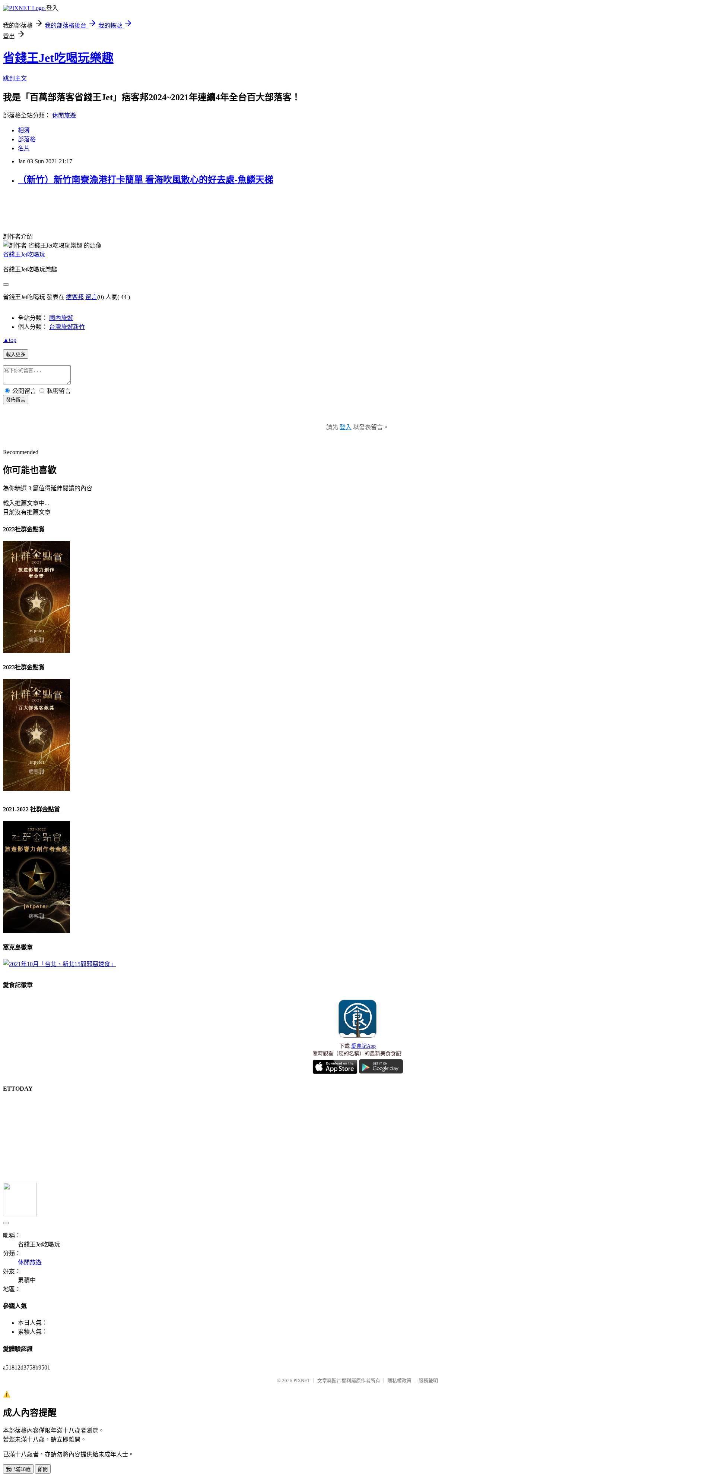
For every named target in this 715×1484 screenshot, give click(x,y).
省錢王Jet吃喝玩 (24, 254)
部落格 (27, 139)
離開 (43, 1469)
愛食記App (363, 1046)
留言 (91, 297)
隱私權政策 (399, 1380)
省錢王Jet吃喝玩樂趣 (58, 58)
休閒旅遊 (64, 115)
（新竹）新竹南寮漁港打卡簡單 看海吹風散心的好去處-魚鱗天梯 (145, 180)
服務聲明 (428, 1380)
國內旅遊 (61, 318)
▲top (9, 340)
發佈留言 (15, 400)
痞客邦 (75, 297)
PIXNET (301, 1380)
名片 (24, 148)
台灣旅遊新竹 (67, 327)
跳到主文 (15, 78)
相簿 (24, 130)
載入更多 (15, 354)
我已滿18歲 (18, 1469)
